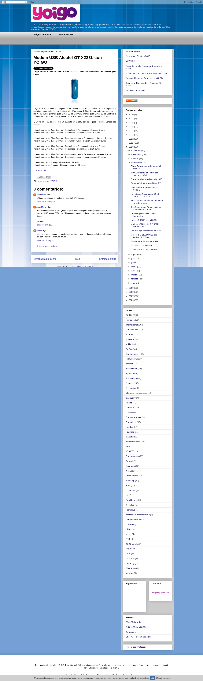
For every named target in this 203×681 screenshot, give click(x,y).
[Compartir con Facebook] (47, 177)
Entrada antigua (107, 259)
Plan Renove (132, 500)
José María (41, 194)
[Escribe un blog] (41, 177)
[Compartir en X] (44, 177)
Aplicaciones (131, 368)
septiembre (137, 162)
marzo (134, 275)
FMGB (39, 230)
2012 (131, 139)
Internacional (132, 325)
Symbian (130, 373)
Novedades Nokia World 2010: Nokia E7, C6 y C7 (145, 195)
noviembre (136, 154)
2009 (131, 288)
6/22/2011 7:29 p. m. (46, 240)
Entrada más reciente (44, 259)
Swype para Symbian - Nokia (144, 241)
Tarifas (129, 349)
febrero (135, 279)
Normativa (130, 510)
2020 (131, 114)
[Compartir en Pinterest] (49, 177)
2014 (131, 130)
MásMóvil (130, 558)
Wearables (131, 568)
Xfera (128, 471)
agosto (134, 254)
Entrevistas (131, 412)
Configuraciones (133, 417)
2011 (131, 143)
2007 (131, 296)
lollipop (129, 529)
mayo (134, 267)
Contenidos (131, 422)
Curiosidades (132, 329)
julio (133, 258)
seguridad (130, 549)
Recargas (130, 466)
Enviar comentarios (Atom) (81, 266)
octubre (135, 158)
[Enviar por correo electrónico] (38, 177)
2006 (131, 300)
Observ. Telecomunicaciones (139, 637)
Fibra (128, 553)
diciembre (136, 150)
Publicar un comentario (47, 246)
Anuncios (130, 383)
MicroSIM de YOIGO (135, 90)
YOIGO (54, 181)
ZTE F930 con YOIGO (141, 245)
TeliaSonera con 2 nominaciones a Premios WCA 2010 (146, 208)
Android (129, 334)
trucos (128, 534)
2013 (131, 134)
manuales (130, 437)
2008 (131, 292)
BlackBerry (131, 398)
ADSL (128, 539)
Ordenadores (132, 475)
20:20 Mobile (132, 544)
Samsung (130, 480)
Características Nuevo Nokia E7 (146, 183)
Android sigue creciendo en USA (146, 230)
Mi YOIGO (130, 61)
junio (133, 262)
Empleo (129, 524)
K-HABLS (130, 505)
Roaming (130, 432)
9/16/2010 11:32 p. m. (46, 202)
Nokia (128, 344)
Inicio (77, 259)
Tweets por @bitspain (136, 647)
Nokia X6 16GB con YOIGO (144, 220)
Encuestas (130, 490)
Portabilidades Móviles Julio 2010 (146, 179)
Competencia (132, 354)
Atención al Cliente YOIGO (138, 56)
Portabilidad (131, 378)
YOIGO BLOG (39, 170)
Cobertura (130, 407)
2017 (131, 118)
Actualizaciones (133, 441)
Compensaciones (134, 519)
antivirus (129, 573)
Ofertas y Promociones (136, 393)
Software (130, 339)
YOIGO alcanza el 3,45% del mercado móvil (144, 174)
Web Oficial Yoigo (134, 622)
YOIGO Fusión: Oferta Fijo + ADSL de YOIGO (147, 73)
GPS (128, 446)
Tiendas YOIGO (65, 34)
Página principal (42, 34)
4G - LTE (130, 451)
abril (133, 271)
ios (127, 495)
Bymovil (129, 461)
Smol (128, 485)
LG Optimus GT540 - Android (144, 249)
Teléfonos (130, 320)
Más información (163, 678)
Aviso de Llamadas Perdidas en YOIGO (144, 78)
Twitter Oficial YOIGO (136, 627)
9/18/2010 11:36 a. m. (46, 225)
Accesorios (131, 388)
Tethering (130, 563)
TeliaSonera (131, 359)
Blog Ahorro (131, 632)
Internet (46, 181)
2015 (131, 126)
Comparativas (132, 456)
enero (134, 283)
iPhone (129, 403)
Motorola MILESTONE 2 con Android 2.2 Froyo (144, 236)
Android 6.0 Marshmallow (138, 514)
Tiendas (129, 427)
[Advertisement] (66, 43)
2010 (131, 147)
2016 (131, 122)
